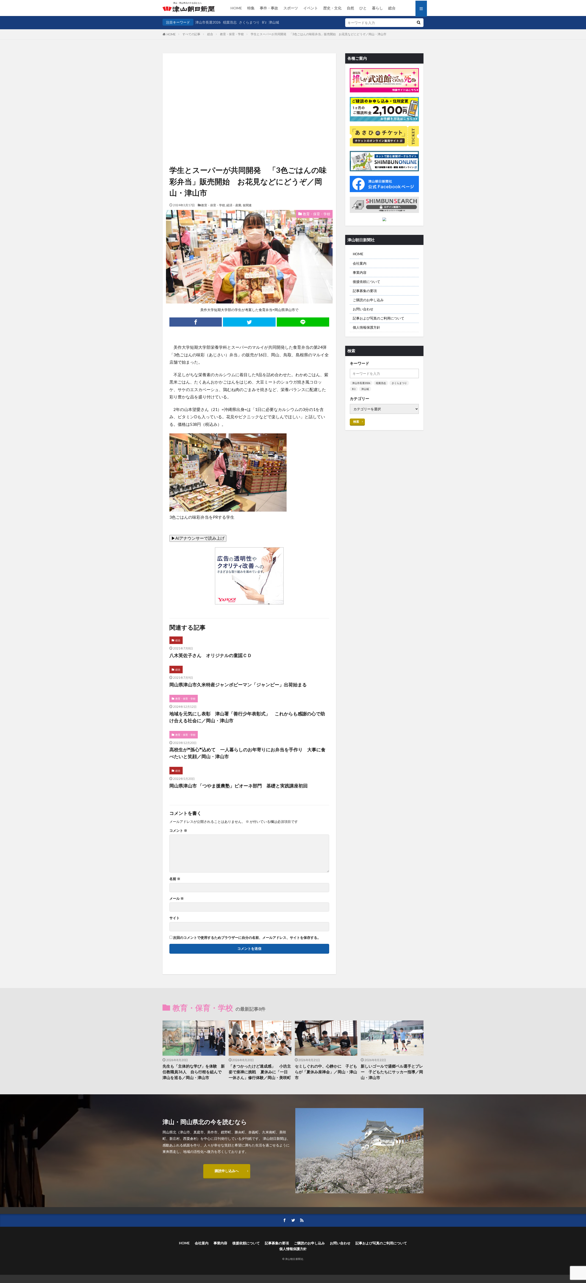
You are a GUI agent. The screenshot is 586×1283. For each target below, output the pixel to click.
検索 (356, 421)
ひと (363, 8)
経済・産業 (233, 205)
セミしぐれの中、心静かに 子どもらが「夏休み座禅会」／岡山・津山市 (326, 1072)
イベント (310, 8)
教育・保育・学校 (232, 34)
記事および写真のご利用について (378, 318)
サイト (174, 918)
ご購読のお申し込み (368, 300)
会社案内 (359, 263)
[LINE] (303, 322)
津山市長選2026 (208, 22)
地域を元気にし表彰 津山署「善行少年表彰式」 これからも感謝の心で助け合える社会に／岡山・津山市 (247, 717)
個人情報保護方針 (366, 327)
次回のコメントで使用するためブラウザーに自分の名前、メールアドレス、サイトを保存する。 (247, 937)
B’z (264, 22)
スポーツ (290, 8)
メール (176, 898)
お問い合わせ (363, 309)
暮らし (377, 8)
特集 (251, 8)
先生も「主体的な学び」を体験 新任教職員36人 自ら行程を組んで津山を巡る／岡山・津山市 (194, 1072)
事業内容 (359, 272)
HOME (236, 8)
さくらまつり (249, 22)
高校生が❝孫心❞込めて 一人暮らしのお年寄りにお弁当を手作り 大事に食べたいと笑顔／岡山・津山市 (247, 753)
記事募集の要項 (365, 291)
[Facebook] (195, 322)
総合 (392, 8)
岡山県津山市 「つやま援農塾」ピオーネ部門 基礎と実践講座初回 (238, 785)
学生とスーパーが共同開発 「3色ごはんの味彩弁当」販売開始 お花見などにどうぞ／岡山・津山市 (321, 34)
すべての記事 (191, 34)
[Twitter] (249, 322)
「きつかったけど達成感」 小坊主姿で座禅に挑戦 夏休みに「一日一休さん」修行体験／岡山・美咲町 (260, 1072)
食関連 (247, 205)
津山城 (274, 22)
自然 (350, 8)
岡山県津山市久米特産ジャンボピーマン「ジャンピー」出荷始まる (238, 684)
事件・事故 (269, 8)
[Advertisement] (249, 93)
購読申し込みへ (227, 1171)
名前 (174, 878)
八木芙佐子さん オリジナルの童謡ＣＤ (210, 655)
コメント (178, 830)
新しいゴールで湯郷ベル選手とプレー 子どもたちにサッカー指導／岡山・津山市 (392, 1072)
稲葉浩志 (230, 22)
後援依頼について (366, 281)
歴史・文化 (332, 8)
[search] (418, 22)
